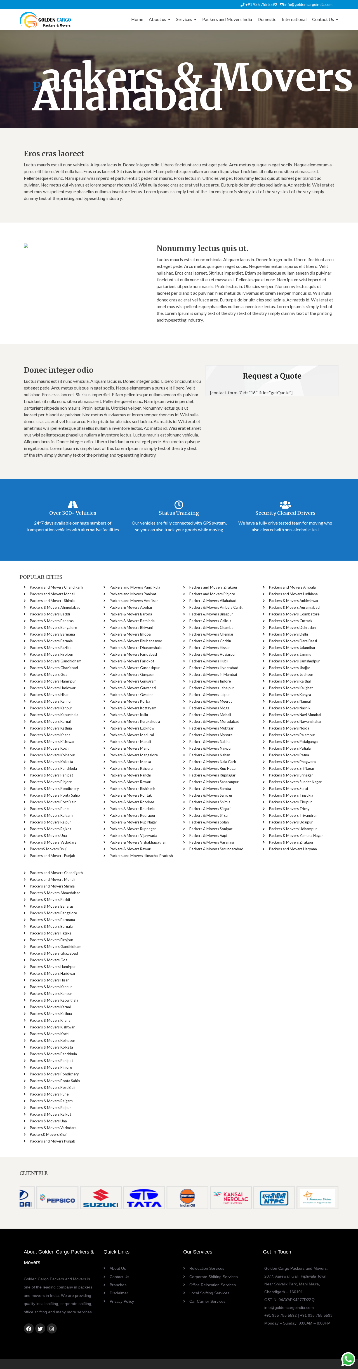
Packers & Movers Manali (130, 741)
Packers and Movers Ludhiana (293, 594)
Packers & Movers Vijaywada (133, 835)
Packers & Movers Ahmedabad (55, 607)
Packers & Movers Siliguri (209, 808)
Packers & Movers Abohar (131, 607)
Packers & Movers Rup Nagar (133, 822)
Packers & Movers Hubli (208, 661)
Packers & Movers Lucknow (132, 728)
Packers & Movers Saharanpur (214, 782)
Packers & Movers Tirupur (290, 802)
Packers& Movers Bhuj (48, 849)
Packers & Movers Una (48, 835)
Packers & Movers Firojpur (51, 654)
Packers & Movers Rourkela (132, 808)
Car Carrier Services (207, 1301)
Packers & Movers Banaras (52, 621)
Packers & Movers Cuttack (290, 621)
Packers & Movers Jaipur (209, 694)
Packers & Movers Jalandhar (292, 647)
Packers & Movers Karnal (50, 721)
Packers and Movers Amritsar (134, 600)
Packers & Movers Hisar (49, 694)
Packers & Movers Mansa (130, 761)
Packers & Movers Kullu (129, 714)
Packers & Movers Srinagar (291, 775)
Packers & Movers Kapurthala (54, 714)
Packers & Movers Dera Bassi (293, 641)
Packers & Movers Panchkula (53, 768)
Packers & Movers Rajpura (131, 768)
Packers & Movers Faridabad (133, 654)
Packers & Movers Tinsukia (291, 795)
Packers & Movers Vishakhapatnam (139, 842)
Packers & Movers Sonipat (210, 829)
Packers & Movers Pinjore (51, 782)
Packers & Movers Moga (209, 708)
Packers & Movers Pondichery (54, 788)
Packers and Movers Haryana (293, 849)
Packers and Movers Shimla (52, 600)
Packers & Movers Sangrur (210, 795)
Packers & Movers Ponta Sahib (55, 795)
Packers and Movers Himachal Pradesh (141, 855)
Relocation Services (206, 1268)
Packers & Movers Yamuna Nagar (296, 835)
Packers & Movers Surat (288, 788)
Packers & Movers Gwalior (131, 694)
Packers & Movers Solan (209, 822)
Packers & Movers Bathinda (132, 621)
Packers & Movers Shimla (209, 802)
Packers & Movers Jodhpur (291, 674)
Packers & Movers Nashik (289, 708)
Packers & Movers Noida (289, 728)
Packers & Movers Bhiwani (131, 627)
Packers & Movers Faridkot (132, 661)
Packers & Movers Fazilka (51, 647)
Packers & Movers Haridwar (53, 688)
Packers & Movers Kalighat (291, 688)
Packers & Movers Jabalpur (211, 688)
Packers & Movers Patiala (290, 748)
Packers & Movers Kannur (51, 701)
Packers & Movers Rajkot (50, 829)
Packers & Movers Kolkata (51, 761)
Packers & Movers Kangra (290, 694)
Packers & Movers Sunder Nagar (295, 782)
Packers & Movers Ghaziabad (54, 667)
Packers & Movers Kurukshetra (135, 721)
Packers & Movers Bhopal (131, 634)
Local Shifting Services (209, 1293)
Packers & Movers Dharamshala (136, 647)
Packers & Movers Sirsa (208, 815)
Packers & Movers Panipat (51, 775)
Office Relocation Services (212, 1285)
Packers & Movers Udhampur (293, 829)
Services (184, 19)
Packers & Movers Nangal (290, 701)
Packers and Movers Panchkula (135, 587)
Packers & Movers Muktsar (211, 728)
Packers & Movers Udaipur (291, 822)
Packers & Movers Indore (210, 681)
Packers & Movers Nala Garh (212, 761)
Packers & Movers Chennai (211, 634)
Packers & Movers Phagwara (292, 761)
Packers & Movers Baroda (131, 614)
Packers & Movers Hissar (209, 647)
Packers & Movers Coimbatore (294, 614)
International (294, 19)
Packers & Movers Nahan (209, 755)
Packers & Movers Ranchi (130, 775)
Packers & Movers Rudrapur (133, 815)
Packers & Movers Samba (210, 788)
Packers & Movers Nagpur (210, 748)
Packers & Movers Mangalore (134, 755)
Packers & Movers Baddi (50, 614)
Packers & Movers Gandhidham (55, 661)
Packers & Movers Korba (130, 701)
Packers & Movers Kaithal (290, 681)
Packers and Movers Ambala (292, 587)
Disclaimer (119, 1293)
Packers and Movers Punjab (52, 855)
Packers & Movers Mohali (210, 714)
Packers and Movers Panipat (133, 594)
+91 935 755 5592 (260, 4)
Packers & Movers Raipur (50, 822)
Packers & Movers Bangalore (53, 627)
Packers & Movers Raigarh (51, 815)
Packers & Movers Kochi (49, 748)
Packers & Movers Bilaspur (211, 614)
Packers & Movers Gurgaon (132, 674)
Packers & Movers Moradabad (214, 721)
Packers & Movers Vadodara (53, 842)
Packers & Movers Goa (48, 674)
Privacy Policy (122, 1301)
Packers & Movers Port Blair (53, 802)
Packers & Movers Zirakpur (291, 842)
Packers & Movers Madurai (132, 735)
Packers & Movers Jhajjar (289, 667)
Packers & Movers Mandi (130, 748)
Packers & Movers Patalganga (293, 741)
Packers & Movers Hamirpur (53, 681)
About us (157, 19)
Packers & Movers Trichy (289, 808)
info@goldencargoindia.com (308, 4)
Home (137, 19)
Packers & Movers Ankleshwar (294, 600)
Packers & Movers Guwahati (133, 688)
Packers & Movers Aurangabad (294, 607)
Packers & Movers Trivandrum (294, 815)
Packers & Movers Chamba (211, 627)
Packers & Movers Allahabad (212, 600)
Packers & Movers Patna (289, 755)
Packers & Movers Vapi (208, 835)
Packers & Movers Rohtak (131, 795)
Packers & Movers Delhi (288, 634)
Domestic (267, 19)
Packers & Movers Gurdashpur (135, 667)
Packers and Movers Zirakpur (213, 587)
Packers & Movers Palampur (292, 735)
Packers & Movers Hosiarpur (212, 654)
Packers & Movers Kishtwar (52, 741)
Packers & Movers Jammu (290, 654)
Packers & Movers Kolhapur (52, 755)
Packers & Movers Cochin (210, 641)
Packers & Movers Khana (50, 735)
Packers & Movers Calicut (210, 621)
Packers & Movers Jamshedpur (294, 661)
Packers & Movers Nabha (209, 741)
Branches (118, 1285)
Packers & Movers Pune (49, 808)
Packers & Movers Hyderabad (213, 667)
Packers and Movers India (227, 19)
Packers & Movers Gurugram (133, 681)
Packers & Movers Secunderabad (216, 849)
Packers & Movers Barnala (51, 641)
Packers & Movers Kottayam (133, 708)
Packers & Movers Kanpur (51, 708)
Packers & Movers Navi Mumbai (295, 714)
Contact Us (323, 19)
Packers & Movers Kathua (51, 728)
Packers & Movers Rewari (130, 782)
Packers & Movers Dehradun (292, 627)
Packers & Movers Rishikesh (132, 788)
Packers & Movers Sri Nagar (291, 768)
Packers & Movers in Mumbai (213, 674)
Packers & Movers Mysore (210, 735)
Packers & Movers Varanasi (211, 842)
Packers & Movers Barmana (52, 634)
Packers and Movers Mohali (52, 594)
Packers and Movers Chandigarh (56, 587)
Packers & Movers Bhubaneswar (136, 641)
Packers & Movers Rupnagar (133, 829)
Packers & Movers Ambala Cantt (215, 607)
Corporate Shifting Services (213, 1276)
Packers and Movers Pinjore (212, 594)
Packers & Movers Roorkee (132, 802)
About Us (118, 1268)
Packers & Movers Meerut (210, 701)
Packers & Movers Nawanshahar (295, 721)
